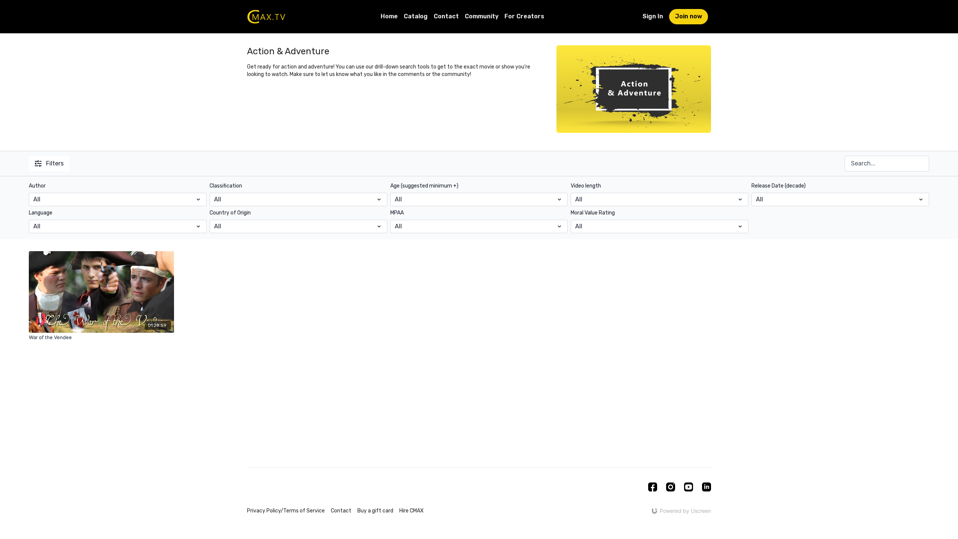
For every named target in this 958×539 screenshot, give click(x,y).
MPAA (397, 213)
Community (481, 16)
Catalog (416, 16)
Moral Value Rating (593, 213)
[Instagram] (670, 486)
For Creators (524, 16)
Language (40, 213)
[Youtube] (688, 486)
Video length (586, 186)
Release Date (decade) (778, 186)
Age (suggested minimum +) (424, 186)
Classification (226, 186)
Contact (446, 16)
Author (37, 186)
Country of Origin (230, 213)
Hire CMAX (411, 511)
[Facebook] (652, 486)
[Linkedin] (706, 486)
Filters (55, 163)
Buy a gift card (375, 511)
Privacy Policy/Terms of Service (286, 511)
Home (389, 16)
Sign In (653, 16)
